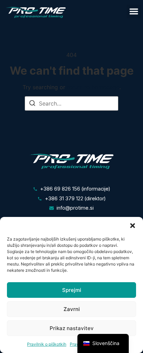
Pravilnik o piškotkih (46, 344)
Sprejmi (71, 290)
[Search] (32, 104)
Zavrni (72, 309)
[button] (132, 225)
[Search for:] (71, 103)
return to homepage (93, 87)
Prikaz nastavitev (72, 328)
